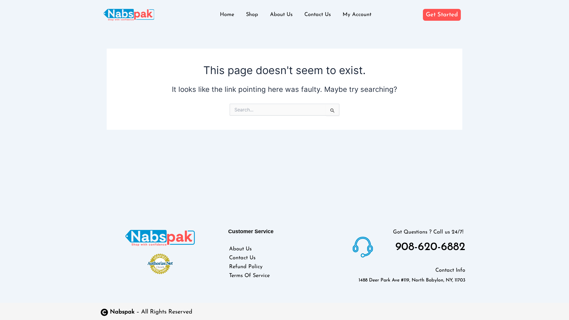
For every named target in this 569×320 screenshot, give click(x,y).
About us (281, 14)
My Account (357, 14)
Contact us (317, 14)
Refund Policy (246, 267)
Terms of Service (249, 276)
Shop (252, 14)
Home (227, 14)
